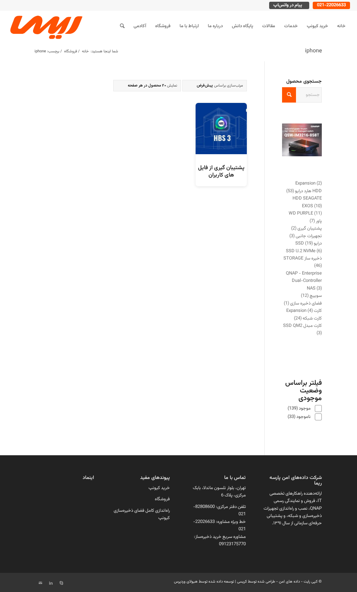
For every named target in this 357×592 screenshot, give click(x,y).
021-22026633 (331, 5)
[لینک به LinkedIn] (51, 583)
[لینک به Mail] (40, 583)
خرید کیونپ (159, 488)
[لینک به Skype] (61, 583)
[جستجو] (122, 26)
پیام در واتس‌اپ (287, 5)
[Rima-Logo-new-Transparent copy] (45, 26)
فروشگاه (162, 499)
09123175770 (232, 544)
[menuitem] (341, 26)
